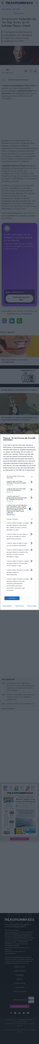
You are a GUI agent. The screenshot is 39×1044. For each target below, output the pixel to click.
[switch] (30, 482)
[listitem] (19, 476)
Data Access (19, 606)
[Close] (35, 438)
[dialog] (19, 522)
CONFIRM (12, 598)
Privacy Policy (32, 606)
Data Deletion (7, 606)
